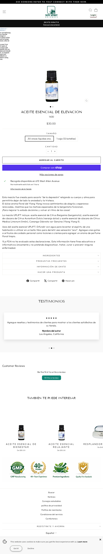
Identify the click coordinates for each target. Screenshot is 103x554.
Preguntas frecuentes (51, 261)
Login (93, 15)
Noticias (51, 497)
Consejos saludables (51, 501)
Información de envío (51, 266)
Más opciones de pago (51, 174)
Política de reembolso (51, 510)
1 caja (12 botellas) (66, 138)
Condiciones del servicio (51, 514)
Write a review (51, 377)
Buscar (51, 492)
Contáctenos (52, 518)
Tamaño (51, 133)
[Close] (100, 539)
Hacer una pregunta (51, 272)
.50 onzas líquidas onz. (39, 138)
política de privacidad (51, 505)
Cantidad (51, 146)
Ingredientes (51, 255)
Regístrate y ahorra (51, 526)
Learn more (82, 541)
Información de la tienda (21, 189)
